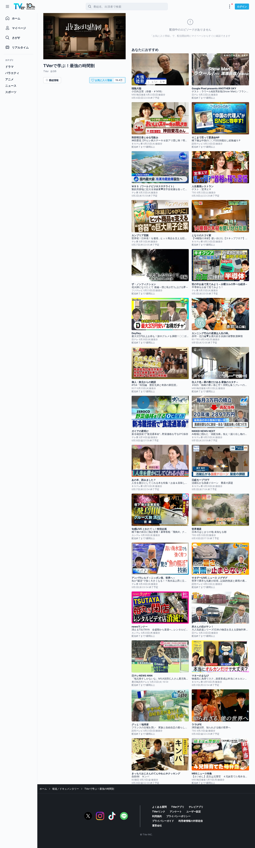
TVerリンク (158, 811)
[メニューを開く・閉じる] (230, 7)
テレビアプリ (196, 806)
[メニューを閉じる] (7, 7)
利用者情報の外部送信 (190, 820)
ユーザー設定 (193, 811)
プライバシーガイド (163, 820)
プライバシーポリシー (178, 816)
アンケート (176, 811)
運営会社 (157, 825)
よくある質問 (159, 806)
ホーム (43, 788)
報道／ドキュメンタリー (65, 788)
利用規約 (157, 816)
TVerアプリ (177, 806)
